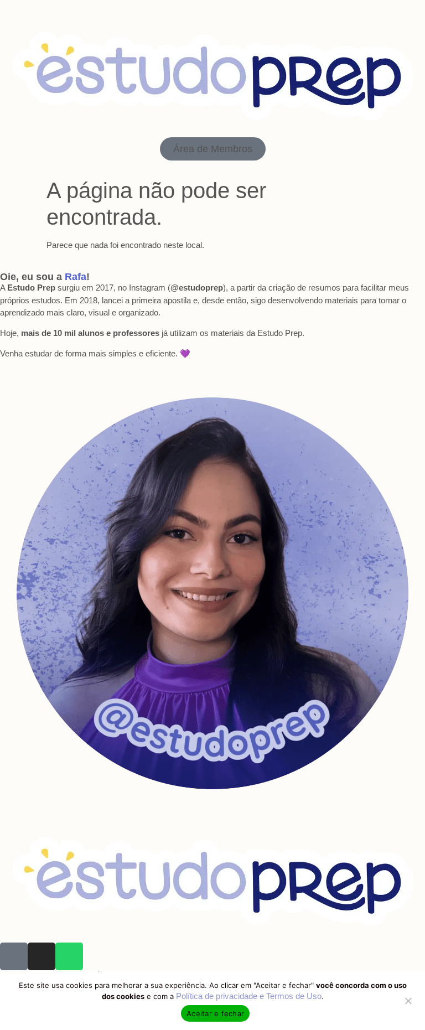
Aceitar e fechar (215, 1013)
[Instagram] (41, 956)
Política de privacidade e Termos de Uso (249, 996)
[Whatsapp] (69, 956)
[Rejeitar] (408, 999)
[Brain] (14, 956)
